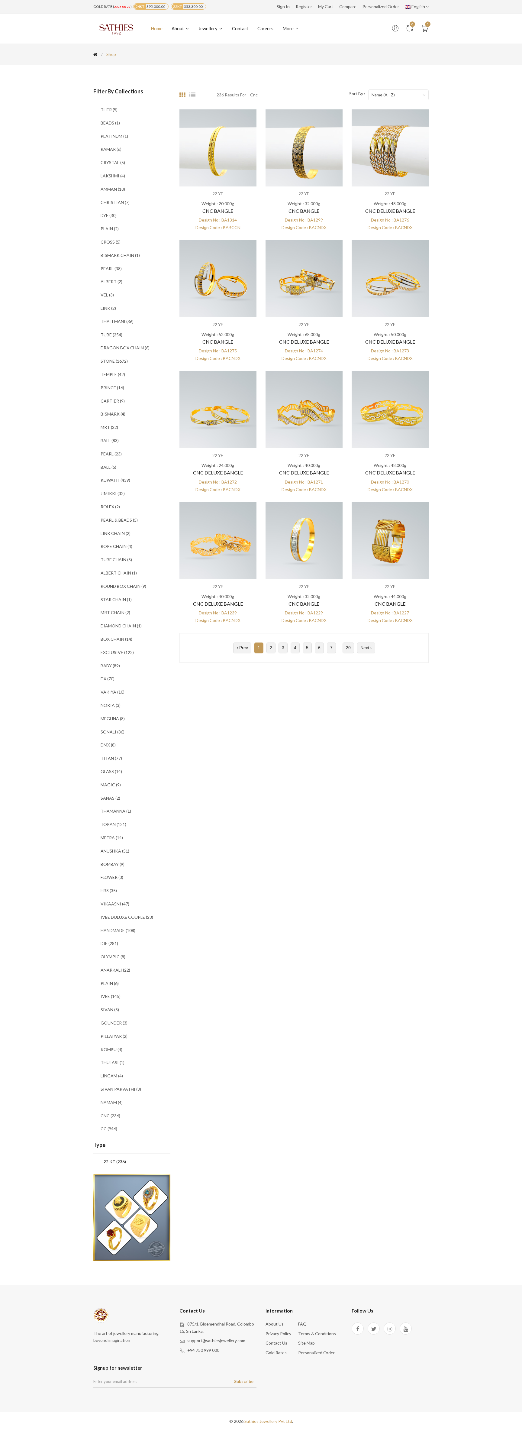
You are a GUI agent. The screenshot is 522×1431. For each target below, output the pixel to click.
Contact (240, 28)
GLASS (111, 771)
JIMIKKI (113, 493)
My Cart (325, 6)
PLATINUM (114, 136)
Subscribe (243, 1381)
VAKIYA (112, 691)
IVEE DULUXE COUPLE (127, 917)
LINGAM (112, 1075)
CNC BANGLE (217, 211)
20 (348, 647)
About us (275, 1323)
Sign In (283, 6)
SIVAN (110, 1009)
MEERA (112, 837)
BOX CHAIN (116, 639)
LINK (108, 308)
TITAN (111, 758)
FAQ (302, 1323)
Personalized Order (380, 6)
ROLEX (110, 506)
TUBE (111, 334)
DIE (109, 943)
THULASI (112, 1062)
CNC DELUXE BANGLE (390, 211)
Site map (306, 1342)
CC (109, 1128)
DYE (109, 215)
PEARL (111, 268)
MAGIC (111, 784)
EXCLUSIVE (117, 652)
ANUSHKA (115, 850)
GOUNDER (114, 1022)
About (178, 28)
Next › (366, 647)
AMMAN (113, 189)
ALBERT (111, 281)
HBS (109, 890)
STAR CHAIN (116, 599)
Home (157, 28)
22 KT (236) (115, 1161)
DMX (108, 744)
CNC (110, 1115)
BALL (110, 440)
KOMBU (111, 1049)
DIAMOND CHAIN (121, 625)
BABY (110, 665)
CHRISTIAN (115, 202)
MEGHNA (113, 718)
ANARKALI (115, 970)
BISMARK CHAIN (120, 255)
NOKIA (111, 705)
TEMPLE (113, 374)
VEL (107, 294)
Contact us (276, 1342)
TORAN (113, 824)
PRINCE (112, 387)
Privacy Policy (278, 1333)
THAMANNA (116, 811)
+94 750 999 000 (203, 1350)
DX (107, 678)
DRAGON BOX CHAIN (125, 347)
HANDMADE (118, 930)
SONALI (112, 731)
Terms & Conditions (317, 1333)
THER (109, 109)
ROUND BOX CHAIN (123, 586)
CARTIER (113, 400)
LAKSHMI (113, 175)
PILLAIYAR (114, 1036)
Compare (347, 6)
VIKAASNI (115, 903)
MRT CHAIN (115, 612)
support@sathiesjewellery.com (216, 1340)
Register (304, 6)
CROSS (111, 241)
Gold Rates (276, 1352)
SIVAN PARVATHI (121, 1089)
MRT (109, 427)
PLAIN (110, 228)
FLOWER (112, 877)
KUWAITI (115, 480)
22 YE (217, 193)
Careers (265, 28)
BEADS (110, 122)
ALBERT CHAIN (119, 572)
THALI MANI (117, 321)
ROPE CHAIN (116, 546)
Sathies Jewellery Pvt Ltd (268, 1421)
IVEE (111, 996)
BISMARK (113, 413)
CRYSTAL (113, 162)
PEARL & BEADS (119, 520)
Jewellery (208, 28)
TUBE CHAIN (116, 559)
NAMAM (112, 1102)
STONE (114, 361)
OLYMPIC (113, 956)
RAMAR (111, 149)
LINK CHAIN (115, 533)
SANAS (110, 798)
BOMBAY (112, 864)
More (288, 28)
